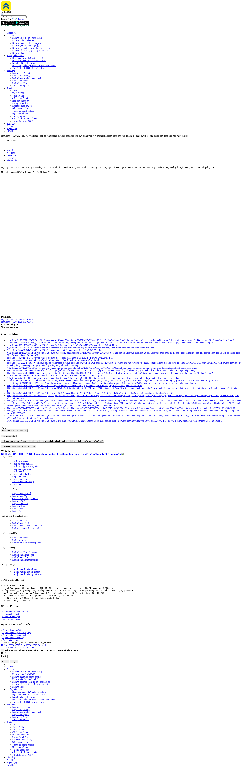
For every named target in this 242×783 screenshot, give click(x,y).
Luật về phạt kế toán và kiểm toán (27, 525)
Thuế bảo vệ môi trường (23, 481)
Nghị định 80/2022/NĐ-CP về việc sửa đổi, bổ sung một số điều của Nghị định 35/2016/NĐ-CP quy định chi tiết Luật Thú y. (62, 345)
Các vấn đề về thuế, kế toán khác (27, 118)
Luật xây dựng (18, 506)
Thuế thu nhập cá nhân (22, 464)
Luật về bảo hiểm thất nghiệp (25, 560)
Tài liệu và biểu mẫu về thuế (24, 569)
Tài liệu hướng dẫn (20, 85)
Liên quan (11, 155)
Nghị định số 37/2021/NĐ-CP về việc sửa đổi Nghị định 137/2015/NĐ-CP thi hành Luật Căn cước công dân (55, 375)
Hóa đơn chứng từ (20, 101)
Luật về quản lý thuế (21, 493)
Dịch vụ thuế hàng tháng (13, 637)
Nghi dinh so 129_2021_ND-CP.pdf (17, 322)
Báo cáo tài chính (20, 108)
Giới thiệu (11, 33)
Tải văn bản (12, 160)
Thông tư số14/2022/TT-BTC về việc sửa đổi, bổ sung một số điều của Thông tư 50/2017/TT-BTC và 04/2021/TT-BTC (60, 358)
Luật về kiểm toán (20, 503)
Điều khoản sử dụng (11, 616)
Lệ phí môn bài (19, 476)
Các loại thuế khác (20, 98)
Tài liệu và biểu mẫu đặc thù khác (27, 574)
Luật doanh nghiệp (20, 80)
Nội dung (11, 153)
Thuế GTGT (18, 91)
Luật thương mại (19, 540)
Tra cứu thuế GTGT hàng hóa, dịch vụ (29, 68)
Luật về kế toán (19, 501)
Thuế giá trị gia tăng (21, 461)
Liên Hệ (10, 131)
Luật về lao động (19, 83)
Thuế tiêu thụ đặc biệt (22, 474)
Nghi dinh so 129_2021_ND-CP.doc (17, 319)
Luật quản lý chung (21, 75)
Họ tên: (4, 653)
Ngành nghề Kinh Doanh (23, 63)
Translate (22, 19)
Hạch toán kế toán (20, 113)
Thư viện (11, 70)
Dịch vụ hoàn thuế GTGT (23, 40)
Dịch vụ (10, 35)
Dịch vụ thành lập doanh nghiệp (26, 43)
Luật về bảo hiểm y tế (22, 557)
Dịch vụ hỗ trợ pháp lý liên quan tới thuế (30, 50)
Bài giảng (11, 123)
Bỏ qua (5, 661)
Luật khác (16, 511)
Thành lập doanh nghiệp (23, 111)
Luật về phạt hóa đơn (21, 523)
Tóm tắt (10, 150)
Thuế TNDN (18, 93)
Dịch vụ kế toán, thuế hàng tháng (27, 38)
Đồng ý (14, 661)
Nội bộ (10, 126)
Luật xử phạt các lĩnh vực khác (26, 528)
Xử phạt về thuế (19, 520)
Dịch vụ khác (18, 53)
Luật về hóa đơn (19, 496)
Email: (4, 656)
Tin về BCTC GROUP (22, 121)
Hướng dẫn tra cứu (15, 55)
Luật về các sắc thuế (21, 73)
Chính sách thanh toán (12, 614)
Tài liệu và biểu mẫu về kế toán (26, 572)
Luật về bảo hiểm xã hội (23, 555)
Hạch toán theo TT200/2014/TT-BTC (29, 58)
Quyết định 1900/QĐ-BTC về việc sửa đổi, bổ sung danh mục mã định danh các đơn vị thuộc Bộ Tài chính (54, 350)
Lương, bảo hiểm (20, 103)
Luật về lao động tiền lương (24, 552)
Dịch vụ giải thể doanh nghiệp (25, 45)
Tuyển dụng (12, 128)
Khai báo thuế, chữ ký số (23, 106)
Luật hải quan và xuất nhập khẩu (26, 543)
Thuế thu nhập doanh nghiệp (25, 466)
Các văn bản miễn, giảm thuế (25, 498)
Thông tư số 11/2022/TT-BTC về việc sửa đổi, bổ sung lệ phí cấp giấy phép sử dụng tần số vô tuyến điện (53, 360)
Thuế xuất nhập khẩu (21, 469)
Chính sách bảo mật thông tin (15, 611)
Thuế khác (17, 484)
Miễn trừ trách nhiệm (11, 619)
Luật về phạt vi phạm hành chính (26, 78)
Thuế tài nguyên (19, 479)
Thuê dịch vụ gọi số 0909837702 (20, 647)
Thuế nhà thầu (18, 471)
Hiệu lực (10, 158)
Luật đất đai (17, 508)
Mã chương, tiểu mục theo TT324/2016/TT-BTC (34, 65)
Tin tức (10, 88)
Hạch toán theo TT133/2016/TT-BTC (29, 60)
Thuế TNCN (18, 96)
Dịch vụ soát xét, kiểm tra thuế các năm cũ (31, 48)
